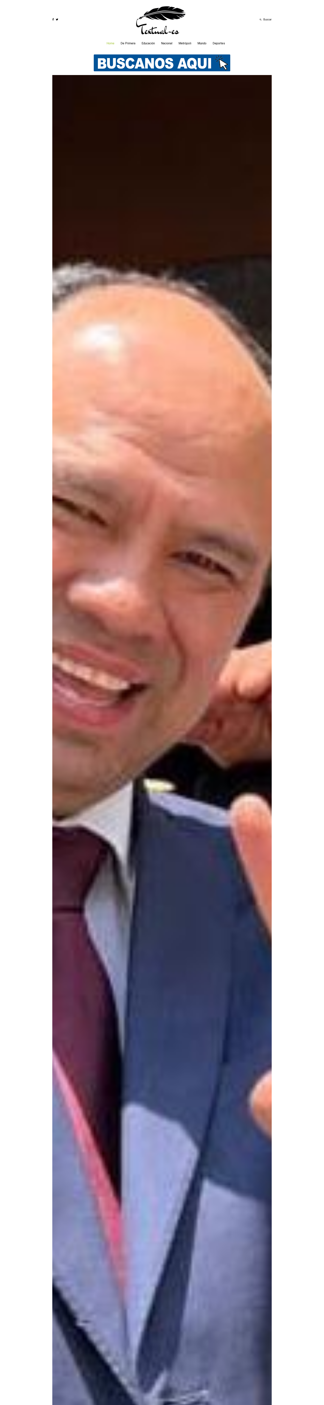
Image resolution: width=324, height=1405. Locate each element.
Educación (148, 43)
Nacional (166, 43)
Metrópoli (184, 43)
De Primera (128, 43)
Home (110, 43)
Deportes (219, 43)
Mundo (201, 43)
